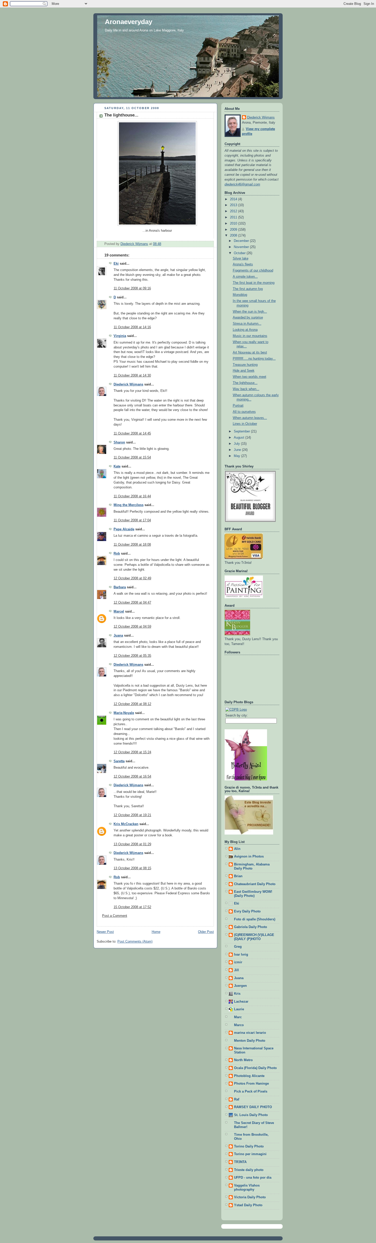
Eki (116, 263)
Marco (239, 1025)
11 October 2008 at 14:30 (132, 375)
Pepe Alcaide (124, 529)
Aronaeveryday (128, 22)
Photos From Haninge (251, 1083)
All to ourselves (244, 412)
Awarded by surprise (248, 317)
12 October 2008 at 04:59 (132, 626)
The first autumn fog (248, 289)
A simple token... (245, 276)
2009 (234, 229)
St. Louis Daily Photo (251, 1115)
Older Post (206, 932)
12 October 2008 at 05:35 (132, 656)
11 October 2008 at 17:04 (132, 520)
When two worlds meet (249, 377)
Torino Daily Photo (249, 1146)
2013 (234, 205)
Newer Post (105, 932)
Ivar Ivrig (241, 954)
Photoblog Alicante (249, 1076)
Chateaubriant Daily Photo (254, 884)
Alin (237, 849)
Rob (117, 553)
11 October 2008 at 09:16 (132, 288)
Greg (238, 946)
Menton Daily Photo (249, 1040)
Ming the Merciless (128, 505)
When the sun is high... (250, 311)
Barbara (120, 587)
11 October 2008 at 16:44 (132, 496)
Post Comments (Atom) (134, 941)
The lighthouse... (245, 383)
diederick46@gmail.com (242, 184)
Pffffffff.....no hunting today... (254, 358)
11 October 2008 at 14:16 (132, 327)
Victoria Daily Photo (250, 1197)
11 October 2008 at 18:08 (132, 544)
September (242, 431)
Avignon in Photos (249, 856)
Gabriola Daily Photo (250, 927)
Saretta (119, 761)
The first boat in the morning (253, 283)
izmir (238, 962)
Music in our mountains (250, 336)
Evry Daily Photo (247, 911)
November (242, 247)
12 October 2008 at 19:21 (132, 815)
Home (156, 932)
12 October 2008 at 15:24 (132, 752)
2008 (234, 235)
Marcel (119, 611)
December (242, 241)
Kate (117, 466)
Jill (236, 970)
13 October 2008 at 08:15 (132, 868)
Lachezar (241, 1001)
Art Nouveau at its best (250, 352)
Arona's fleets (243, 264)
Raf (236, 1099)
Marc (238, 1017)
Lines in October (245, 424)
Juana (118, 635)
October (240, 253)
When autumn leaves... (250, 418)
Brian (238, 876)
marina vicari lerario (250, 1033)
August (239, 437)
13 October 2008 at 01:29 (132, 844)
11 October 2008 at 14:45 (132, 433)
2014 (234, 199)
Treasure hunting (245, 365)
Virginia (120, 336)
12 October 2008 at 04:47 (132, 602)
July (237, 443)
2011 (234, 217)
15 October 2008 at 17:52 (132, 907)
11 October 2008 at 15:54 (132, 457)
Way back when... (246, 389)
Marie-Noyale (124, 713)
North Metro (243, 1060)
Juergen (240, 986)
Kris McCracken (126, 824)
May (237, 456)
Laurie (239, 1009)
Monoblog (240, 295)
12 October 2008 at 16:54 (132, 776)
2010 (234, 223)
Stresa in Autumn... (247, 323)
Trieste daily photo (248, 1170)
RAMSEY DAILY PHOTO (253, 1107)
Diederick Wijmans (128, 384)
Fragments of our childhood (253, 270)
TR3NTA (240, 1162)
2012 (234, 211)
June (238, 450)
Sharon (119, 442)
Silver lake (240, 258)
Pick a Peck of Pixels (250, 1091)
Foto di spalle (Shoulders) (254, 919)
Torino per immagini (250, 1154)
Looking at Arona (245, 330)
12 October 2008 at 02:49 (132, 578)
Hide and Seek (244, 370)
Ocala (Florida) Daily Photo (255, 1068)
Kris (237, 993)
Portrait (238, 405)
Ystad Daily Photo (248, 1205)
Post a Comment (114, 916)
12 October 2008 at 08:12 (132, 704)
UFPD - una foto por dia (252, 1177)
